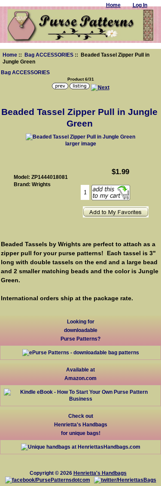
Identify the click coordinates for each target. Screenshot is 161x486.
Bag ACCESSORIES (48, 54)
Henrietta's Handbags (100, 473)
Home (10, 54)
